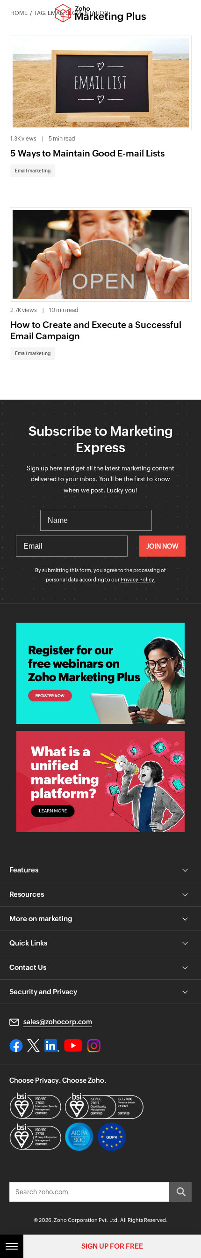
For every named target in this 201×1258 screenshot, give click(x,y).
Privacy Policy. (138, 579)
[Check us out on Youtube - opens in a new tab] (73, 1045)
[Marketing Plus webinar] (100, 673)
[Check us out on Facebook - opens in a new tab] (16, 1045)
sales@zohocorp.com (57, 1022)
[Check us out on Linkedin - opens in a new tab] (51, 1045)
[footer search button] (180, 1192)
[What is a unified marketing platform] (100, 781)
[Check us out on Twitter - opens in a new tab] (33, 1045)
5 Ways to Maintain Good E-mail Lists (87, 153)
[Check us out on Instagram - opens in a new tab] (94, 1045)
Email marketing (32, 170)
